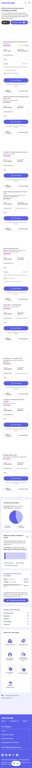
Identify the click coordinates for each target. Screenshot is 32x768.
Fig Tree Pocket (8, 613)
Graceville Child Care (12, 695)
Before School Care (10, 673)
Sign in (25, 721)
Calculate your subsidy (17, 600)
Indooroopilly (7, 621)
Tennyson (6, 624)
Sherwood (6, 616)
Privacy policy (24, 760)
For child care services (11, 747)
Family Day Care (23, 644)
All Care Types (18, 22)
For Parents (6, 726)
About (3, 721)
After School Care (23, 673)
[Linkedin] (2, 755)
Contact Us (14, 721)
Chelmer (6, 619)
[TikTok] (13, 755)
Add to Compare (9, 91)
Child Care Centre (10, 644)
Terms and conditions (9, 760)
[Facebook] (6, 755)
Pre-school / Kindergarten (10, 659)
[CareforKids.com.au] (16, 718)
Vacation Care (10, 687)
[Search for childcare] (26, 3)
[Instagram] (17, 755)
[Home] (2, 695)
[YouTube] (10, 755)
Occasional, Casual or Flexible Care (23, 659)
